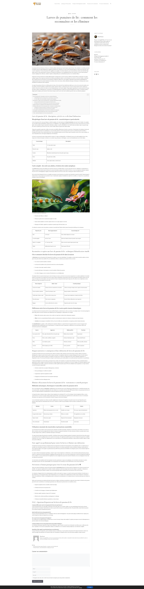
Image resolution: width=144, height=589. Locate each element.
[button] (110, 3)
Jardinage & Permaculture (66, 3)
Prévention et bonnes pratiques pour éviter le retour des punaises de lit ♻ (45, 111)
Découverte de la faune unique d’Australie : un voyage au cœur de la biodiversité (45, 546)
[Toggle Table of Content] (87, 95)
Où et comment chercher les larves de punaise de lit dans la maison (45, 101)
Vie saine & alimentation (104, 3)
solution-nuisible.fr (79, 438)
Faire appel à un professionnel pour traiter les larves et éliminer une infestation (46, 110)
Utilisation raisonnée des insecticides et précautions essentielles (45, 108)
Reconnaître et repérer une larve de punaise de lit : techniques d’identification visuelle (47, 100)
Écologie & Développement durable (79, 3)
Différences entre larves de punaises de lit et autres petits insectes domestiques (47, 103)
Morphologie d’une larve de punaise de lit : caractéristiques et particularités (46, 97)
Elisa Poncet (100, 36)
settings (80, 587)
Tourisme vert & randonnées (92, 3)
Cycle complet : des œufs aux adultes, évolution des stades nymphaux (45, 99)
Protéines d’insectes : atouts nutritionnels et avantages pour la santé (43, 547)
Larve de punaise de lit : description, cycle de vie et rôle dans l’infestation (45, 96)
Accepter (89, 587)
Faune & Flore (57, 3)
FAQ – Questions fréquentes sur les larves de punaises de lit (43, 112)
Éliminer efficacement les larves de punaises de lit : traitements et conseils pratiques (46, 106)
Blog (70, 13)
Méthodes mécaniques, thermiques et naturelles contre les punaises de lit (46, 107)
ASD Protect (71, 461)
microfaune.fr (79, 325)
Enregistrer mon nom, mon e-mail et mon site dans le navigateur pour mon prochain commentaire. (51, 577)
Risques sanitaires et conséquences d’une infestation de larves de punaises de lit (46, 104)
